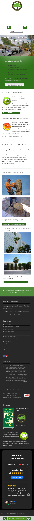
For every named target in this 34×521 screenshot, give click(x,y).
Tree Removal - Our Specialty (12, 173)
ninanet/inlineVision (11, 513)
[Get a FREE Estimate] (21, 424)
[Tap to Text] (28, 518)
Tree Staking (8, 341)
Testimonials (7, 361)
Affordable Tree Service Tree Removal (15, 390)
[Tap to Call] (5, 518)
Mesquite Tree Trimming (11, 336)
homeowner (14, 154)
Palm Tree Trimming (10, 329)
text (10, 78)
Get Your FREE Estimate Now (16, 518)
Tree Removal (8, 324)
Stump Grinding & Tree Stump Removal (14, 339)
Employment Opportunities (9, 349)
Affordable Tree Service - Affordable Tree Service (17, 6)
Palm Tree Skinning (9, 331)
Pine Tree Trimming (9, 334)
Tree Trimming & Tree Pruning (12, 326)
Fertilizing (7, 344)
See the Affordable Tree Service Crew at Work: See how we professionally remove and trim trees (12, 395)
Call (6, 78)
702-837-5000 (17, 27)
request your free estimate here (13, 80)
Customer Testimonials (8, 351)
